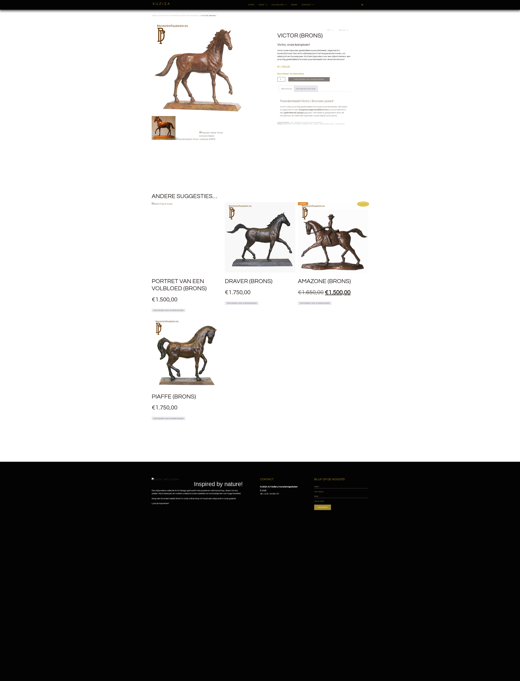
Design (342, 30)
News (294, 5)
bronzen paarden (292, 124)
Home (251, 5)
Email (316, 496)
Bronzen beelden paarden (185, 16)
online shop (194, 498)
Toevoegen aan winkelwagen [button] (168, 310)
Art (168, 16)
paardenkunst (327, 124)
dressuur (307, 124)
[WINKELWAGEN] (366, 5)
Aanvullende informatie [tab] (305, 89)
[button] (362, 4)
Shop (261, 5)
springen (340, 124)
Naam (316, 487)
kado (315, 124)
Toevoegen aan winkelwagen (309, 79)
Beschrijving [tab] (286, 89)
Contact (306, 5)
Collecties (278, 5)
